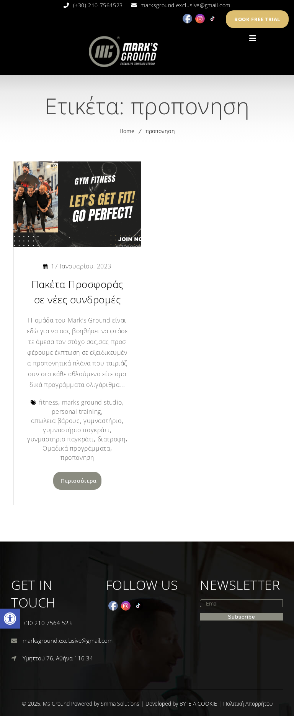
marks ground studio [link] (92, 402)
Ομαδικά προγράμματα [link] (76, 448)
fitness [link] (48, 402)
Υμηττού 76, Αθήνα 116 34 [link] (58, 658)
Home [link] (126, 131)
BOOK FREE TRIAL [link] (257, 19)
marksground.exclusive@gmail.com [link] (68, 640)
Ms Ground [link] (56, 703)
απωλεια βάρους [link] (55, 420)
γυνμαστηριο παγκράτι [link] (60, 439)
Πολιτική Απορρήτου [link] (248, 703)
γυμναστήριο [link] (102, 420)
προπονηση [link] (160, 131)
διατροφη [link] (112, 439)
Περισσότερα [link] (79, 480)
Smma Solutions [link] (120, 703)
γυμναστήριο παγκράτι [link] (76, 430)
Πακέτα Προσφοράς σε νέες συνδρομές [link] (77, 291)
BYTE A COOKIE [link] (198, 703)
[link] (10, 619)
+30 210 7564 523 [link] (47, 623)
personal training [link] (76, 411)
